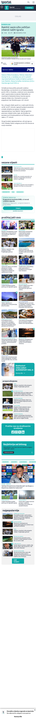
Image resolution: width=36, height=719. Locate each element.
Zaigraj (18, 208)
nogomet (14, 461)
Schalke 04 (20, 192)
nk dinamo (32, 461)
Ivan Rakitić (6, 192)
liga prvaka (23, 461)
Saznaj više (18, 716)
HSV (13, 192)
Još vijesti (16, 561)
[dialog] (18, 714)
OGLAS (18, 16)
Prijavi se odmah (8, 452)
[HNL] (18, 369)
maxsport (6, 461)
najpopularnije (11, 510)
